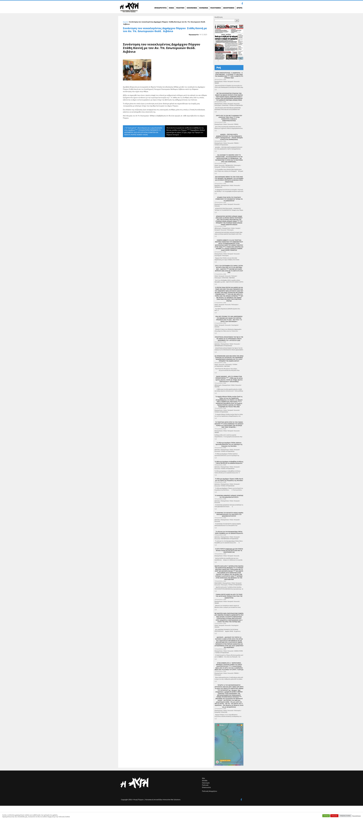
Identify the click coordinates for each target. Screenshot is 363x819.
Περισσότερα (356, 816)
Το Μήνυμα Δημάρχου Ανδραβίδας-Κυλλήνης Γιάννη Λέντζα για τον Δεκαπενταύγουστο (229, 462)
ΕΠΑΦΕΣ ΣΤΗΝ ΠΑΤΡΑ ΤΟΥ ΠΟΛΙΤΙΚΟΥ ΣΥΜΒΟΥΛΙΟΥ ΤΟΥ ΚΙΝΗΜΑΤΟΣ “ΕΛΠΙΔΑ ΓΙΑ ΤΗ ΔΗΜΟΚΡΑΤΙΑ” (229, 199)
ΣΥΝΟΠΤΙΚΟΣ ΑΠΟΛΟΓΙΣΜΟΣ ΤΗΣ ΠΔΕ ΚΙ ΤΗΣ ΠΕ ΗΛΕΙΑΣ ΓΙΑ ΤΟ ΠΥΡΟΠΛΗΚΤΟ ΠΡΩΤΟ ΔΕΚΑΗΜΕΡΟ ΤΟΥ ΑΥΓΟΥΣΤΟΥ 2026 (229, 338)
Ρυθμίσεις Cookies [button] (345, 816)
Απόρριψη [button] (334, 816)
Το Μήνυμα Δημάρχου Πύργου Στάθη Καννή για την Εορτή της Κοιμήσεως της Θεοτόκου (229, 479)
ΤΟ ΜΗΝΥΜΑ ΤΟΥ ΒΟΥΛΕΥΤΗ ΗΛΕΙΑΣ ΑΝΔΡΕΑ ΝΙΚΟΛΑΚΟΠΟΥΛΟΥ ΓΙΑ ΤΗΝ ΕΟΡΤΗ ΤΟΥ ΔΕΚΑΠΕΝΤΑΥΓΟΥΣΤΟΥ (229, 514)
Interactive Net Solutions (171, 800)
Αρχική (125, 22)
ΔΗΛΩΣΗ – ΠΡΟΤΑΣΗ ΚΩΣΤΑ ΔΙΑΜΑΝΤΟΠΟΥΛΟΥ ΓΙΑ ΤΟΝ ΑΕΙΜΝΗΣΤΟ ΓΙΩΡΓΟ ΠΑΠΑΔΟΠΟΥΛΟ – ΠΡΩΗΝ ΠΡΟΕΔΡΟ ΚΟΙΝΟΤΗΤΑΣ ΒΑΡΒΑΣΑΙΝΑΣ (229, 137)
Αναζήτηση (219, 17)
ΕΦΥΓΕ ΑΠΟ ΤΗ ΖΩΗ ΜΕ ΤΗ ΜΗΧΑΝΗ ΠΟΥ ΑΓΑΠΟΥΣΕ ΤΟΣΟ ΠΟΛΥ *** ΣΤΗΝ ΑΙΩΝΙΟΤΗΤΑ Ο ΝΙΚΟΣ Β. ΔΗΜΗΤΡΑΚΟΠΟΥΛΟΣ (229, 118)
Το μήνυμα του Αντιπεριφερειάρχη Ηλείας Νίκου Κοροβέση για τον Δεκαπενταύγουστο (229, 532)
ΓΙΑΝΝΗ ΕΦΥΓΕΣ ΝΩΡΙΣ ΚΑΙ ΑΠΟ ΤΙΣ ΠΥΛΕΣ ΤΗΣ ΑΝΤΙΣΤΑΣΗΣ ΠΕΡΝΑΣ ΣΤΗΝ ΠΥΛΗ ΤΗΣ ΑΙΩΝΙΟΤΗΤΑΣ (229, 596)
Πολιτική (205, 785)
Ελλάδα (204, 781)
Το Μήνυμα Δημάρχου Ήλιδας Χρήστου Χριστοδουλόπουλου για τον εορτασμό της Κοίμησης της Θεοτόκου (229, 444)
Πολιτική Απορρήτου (209, 791)
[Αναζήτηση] (237, 20)
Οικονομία (205, 783)
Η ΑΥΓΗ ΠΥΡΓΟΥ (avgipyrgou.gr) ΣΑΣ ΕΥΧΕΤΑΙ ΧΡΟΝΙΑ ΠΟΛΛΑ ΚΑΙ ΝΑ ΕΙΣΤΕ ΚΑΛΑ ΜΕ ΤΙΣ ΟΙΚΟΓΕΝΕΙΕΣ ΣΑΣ (229, 550)
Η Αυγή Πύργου (138, 800)
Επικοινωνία (206, 787)
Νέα (203, 778)
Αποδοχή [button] (326, 816)
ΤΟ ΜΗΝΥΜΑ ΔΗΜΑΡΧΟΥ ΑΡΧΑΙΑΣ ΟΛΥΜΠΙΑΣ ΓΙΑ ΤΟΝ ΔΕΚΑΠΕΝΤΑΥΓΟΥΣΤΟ (229, 496)
